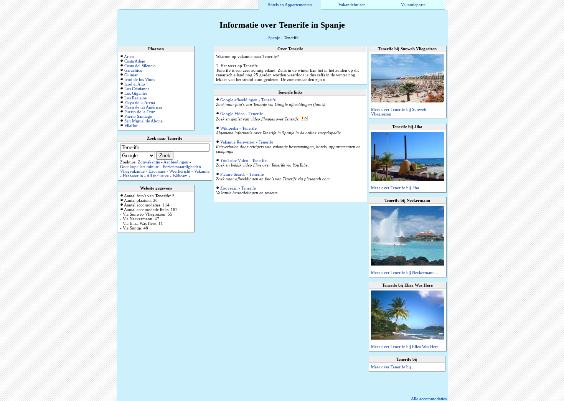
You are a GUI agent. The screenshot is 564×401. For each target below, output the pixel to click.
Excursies (156, 171)
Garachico (133, 70)
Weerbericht (179, 171)
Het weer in (133, 175)
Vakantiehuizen (352, 4)
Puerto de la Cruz (139, 111)
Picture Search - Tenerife (242, 174)
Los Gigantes (135, 93)
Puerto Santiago (138, 116)
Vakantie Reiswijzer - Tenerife (246, 142)
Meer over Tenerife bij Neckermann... (404, 272)
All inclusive (158, 175)
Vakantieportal (414, 4)
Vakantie (201, 171)
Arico (129, 56)
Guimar (131, 75)
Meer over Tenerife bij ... (393, 367)
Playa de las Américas (143, 107)
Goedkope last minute (139, 166)
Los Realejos (135, 98)
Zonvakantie (149, 162)
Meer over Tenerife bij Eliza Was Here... (406, 346)
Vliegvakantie (132, 171)
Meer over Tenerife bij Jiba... (396, 187)
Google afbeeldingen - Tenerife (248, 99)
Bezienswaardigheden (182, 166)
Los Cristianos (136, 88)
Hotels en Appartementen (289, 4)
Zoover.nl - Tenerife (238, 188)
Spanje (274, 37)
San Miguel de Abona (143, 121)
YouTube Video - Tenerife (243, 160)
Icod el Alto (134, 84)
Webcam (180, 175)
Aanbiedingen (175, 162)
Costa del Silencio (140, 65)
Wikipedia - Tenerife (238, 128)
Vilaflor (131, 125)
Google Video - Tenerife (241, 113)
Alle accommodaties (429, 398)
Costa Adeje (134, 61)
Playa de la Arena (139, 102)
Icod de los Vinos (139, 79)
